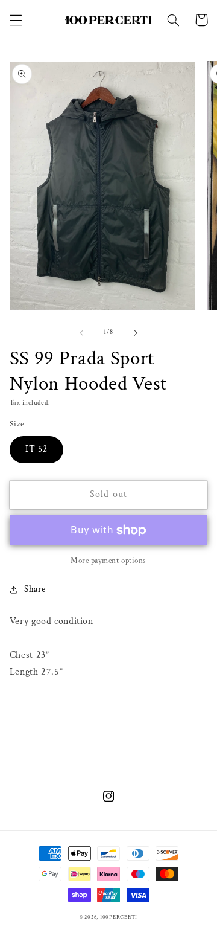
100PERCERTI (118, 917)
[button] (16, 20)
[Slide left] (81, 333)
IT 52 (36, 449)
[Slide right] (135, 333)
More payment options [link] (108, 560)
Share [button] (35, 589)
